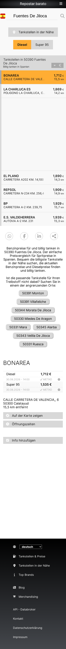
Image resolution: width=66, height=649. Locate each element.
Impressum (20, 637)
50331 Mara (18, 327)
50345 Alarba (46, 327)
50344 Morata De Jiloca (33, 310)
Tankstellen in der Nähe (36, 32)
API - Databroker (24, 609)
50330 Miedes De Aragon (33, 319)
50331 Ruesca (33, 344)
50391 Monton (33, 293)
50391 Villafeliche (33, 302)
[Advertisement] (33, 134)
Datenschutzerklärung (27, 628)
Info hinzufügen (24, 440)
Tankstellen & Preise (32, 556)
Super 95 (42, 45)
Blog (22, 587)
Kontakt (18, 618)
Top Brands (26, 574)
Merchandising (28, 596)
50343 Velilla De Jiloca (33, 336)
